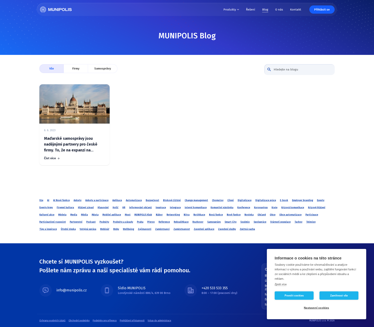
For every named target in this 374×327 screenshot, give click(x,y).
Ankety (77, 200)
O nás (279, 9)
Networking (173, 214)
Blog (265, 9)
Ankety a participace (96, 200)
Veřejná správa (88, 229)
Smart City (230, 222)
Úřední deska (68, 229)
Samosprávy (102, 68)
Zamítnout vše (339, 295)
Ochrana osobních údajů (52, 320)
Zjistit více (281, 284)
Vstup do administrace (159, 320)
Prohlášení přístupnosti (132, 320)
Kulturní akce (46, 214)
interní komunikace (196, 207)
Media (73, 214)
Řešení (250, 9)
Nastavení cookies (316, 307)
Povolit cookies (294, 295)
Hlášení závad (86, 207)
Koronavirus (261, 207)
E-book (284, 200)
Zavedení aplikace (204, 229)
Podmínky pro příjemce (105, 320)
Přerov (151, 222)
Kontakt (295, 9)
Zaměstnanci (162, 229)
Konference (243, 207)
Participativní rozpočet (52, 222)
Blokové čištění (172, 200)
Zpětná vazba (247, 229)
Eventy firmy (46, 207)
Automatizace (134, 200)
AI (48, 200)
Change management (196, 200)
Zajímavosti (144, 229)
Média (84, 214)
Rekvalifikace (181, 222)
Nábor (159, 214)
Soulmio (245, 222)
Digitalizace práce (265, 200)
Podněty (104, 222)
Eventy (320, 200)
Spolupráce (260, 222)
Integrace (175, 207)
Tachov (298, 222)
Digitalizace (244, 200)
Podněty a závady (123, 222)
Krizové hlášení (316, 207)
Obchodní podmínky (79, 320)
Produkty (229, 9)
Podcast (91, 222)
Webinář (104, 229)
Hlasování (103, 207)
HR (123, 207)
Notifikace (199, 214)
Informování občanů (140, 207)
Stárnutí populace (280, 222)
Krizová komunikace (292, 207)
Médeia (62, 214)
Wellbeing (128, 229)
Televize (311, 222)
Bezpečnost (152, 200)
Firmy (75, 68)
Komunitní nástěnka (222, 207)
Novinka (249, 214)
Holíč (115, 207)
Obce (272, 214)
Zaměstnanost (182, 229)
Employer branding (302, 200)
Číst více (50, 158)
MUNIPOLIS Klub (143, 214)
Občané (262, 214)
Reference (164, 222)
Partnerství (76, 222)
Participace (311, 214)
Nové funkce (234, 214)
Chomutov (217, 200)
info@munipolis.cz (71, 290)
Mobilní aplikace (111, 214)
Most (128, 214)
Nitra (187, 214)
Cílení (230, 200)
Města (95, 214)
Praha (140, 222)
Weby (116, 229)
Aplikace (117, 200)
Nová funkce (216, 214)
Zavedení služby (227, 229)
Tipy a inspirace (48, 229)
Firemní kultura (65, 207)
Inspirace (161, 207)
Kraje (274, 207)
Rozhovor (197, 222)
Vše (51, 68)
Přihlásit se (322, 9)
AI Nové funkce (61, 200)
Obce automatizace (290, 214)
